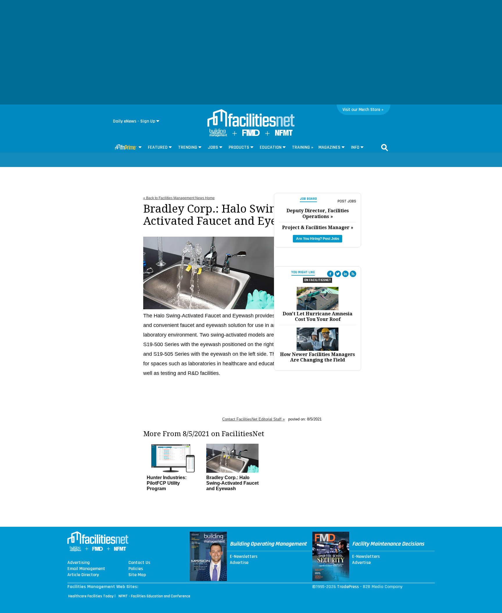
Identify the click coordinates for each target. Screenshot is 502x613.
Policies (135, 569)
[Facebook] (330, 274)
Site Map (137, 575)
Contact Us (139, 562)
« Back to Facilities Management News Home (179, 198)
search (384, 147)
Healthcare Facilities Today (91, 596)
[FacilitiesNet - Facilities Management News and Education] (251, 118)
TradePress (348, 587)
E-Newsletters (243, 556)
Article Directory (83, 575)
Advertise (239, 562)
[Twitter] (338, 274)
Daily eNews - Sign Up (134, 121)
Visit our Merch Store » (363, 109)
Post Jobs (347, 201)
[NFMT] (284, 134)
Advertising (78, 562)
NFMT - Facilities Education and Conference (154, 596)
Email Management (86, 569)
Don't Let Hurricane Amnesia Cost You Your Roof (317, 316)
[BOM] (218, 135)
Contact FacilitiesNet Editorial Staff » (253, 419)
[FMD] (251, 135)
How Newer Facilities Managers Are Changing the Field (317, 357)
